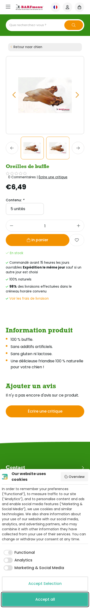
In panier (39, 240)
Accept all (45, 599)
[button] (13, 95)
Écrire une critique (53, 177)
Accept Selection (45, 583)
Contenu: (15, 200)
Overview (77, 476)
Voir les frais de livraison (29, 298)
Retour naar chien (27, 47)
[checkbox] (18, 552)
